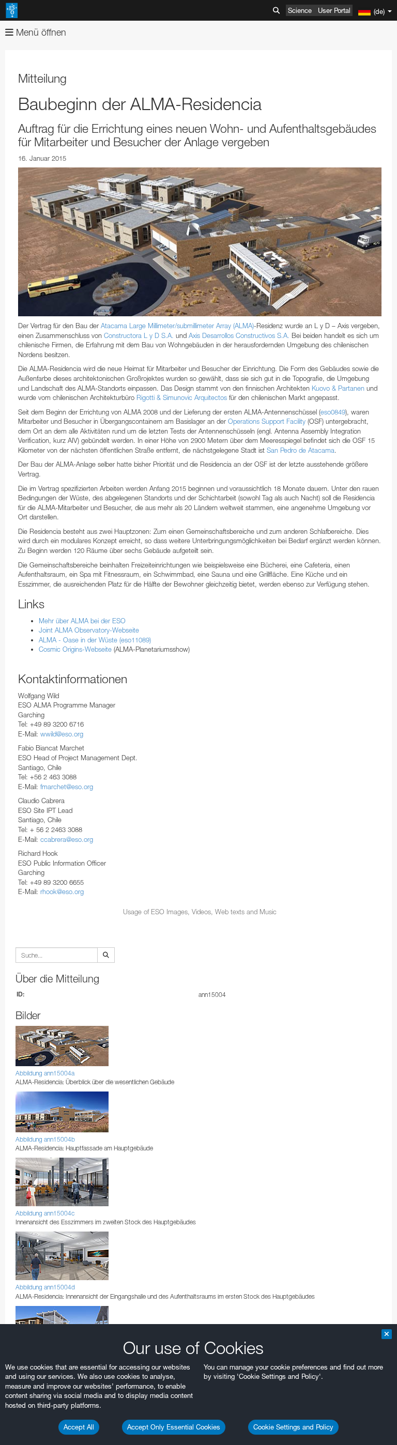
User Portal (334, 10)
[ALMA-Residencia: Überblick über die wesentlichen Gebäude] (199, 241)
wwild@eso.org (61, 734)
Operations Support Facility (267, 421)
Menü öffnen (39, 32)
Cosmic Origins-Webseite (75, 649)
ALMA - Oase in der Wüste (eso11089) (95, 640)
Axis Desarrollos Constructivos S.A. (239, 335)
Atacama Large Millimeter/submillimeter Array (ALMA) (177, 325)
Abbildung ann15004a (45, 1073)
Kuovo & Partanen (338, 388)
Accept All (79, 1427)
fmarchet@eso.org (66, 786)
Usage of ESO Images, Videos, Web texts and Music (200, 912)
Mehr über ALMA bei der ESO (82, 621)
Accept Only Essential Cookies (173, 1427)
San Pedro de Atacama (300, 450)
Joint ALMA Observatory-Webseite (89, 630)
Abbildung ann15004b (45, 1139)
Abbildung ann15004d (45, 1287)
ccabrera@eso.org (66, 839)
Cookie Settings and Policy (293, 1427)
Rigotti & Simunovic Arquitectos (181, 397)
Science (300, 10)
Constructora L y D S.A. (139, 335)
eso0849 (332, 412)
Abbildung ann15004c (45, 1213)
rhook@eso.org (62, 891)
